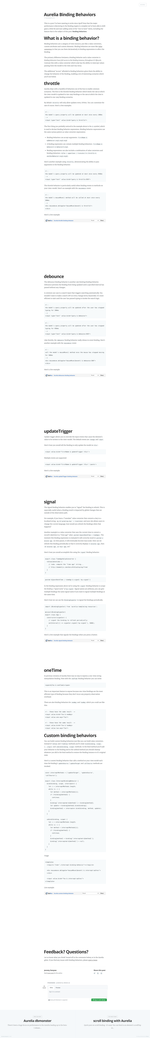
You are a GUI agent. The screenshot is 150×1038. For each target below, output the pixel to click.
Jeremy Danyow (50, 970)
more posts (50, 973)
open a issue (92, 960)
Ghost (147, 1036)
